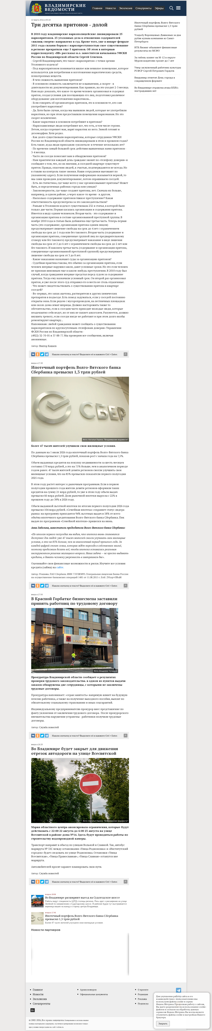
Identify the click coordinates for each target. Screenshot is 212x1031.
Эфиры (159, 8)
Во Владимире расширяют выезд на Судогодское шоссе (82, 897)
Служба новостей (49, 727)
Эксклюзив (125, 8)
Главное (97, 8)
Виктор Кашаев (47, 345)
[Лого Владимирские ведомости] (58, 8)
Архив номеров (88, 989)
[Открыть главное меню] (178, 9)
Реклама (142, 998)
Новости (111, 8)
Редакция (143, 994)
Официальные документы (94, 994)
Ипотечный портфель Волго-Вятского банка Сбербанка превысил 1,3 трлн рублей (81, 917)
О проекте (143, 989)
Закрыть (162, 1023)
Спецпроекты (143, 8)
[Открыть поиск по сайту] (171, 9)
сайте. (60, 567)
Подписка (143, 1003)
